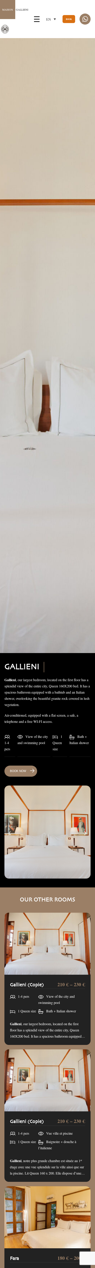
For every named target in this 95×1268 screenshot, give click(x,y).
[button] (51, 19)
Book (69, 19)
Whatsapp (85, 19)
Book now (18, 771)
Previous (9, 833)
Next (85, 833)
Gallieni (15, 9)
